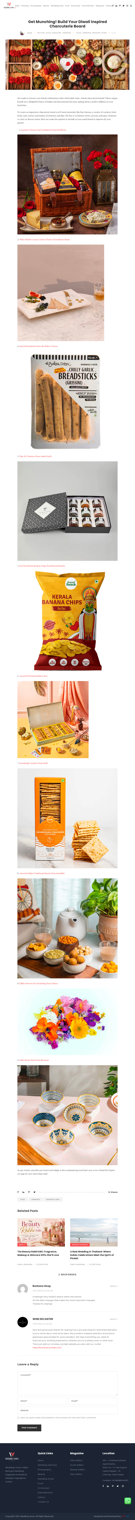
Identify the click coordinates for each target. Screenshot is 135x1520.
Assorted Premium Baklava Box (33, 676)
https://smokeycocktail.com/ (47, 1347)
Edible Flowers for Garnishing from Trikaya (38, 983)
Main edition (76, 1460)
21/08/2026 (42, 1264)
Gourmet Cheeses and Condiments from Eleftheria (43, 130)
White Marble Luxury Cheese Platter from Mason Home (44, 239)
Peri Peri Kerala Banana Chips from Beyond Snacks (42, 566)
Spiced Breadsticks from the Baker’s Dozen (38, 346)
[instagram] (127, 5)
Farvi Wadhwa (24, 1264)
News (17, 6)
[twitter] (123, 5)
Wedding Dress (57, 6)
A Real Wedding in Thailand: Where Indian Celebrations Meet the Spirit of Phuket (92, 1255)
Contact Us (43, 1502)
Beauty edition (77, 1469)
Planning (25, 6)
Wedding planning (80, 1245)
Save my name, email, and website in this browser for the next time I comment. (58, 1417)
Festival (41, 33)
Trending (66, 33)
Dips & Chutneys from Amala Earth (35, 456)
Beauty (46, 6)
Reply (114, 1286)
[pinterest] (120, 5)
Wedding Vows (99, 33)
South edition (77, 1465)
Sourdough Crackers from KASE (33, 763)
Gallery (109, 6)
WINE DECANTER (43, 1319)
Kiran (29, 33)
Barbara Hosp (42, 1286)
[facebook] (113, 5)
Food (67, 6)
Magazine (100, 6)
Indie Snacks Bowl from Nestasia (34, 1060)
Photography (36, 6)
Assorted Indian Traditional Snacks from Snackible (42, 873)
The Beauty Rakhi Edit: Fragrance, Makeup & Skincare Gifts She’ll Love (38, 1253)
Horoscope (75, 6)
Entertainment (88, 6)
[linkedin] (116, 5)
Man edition (76, 1474)
